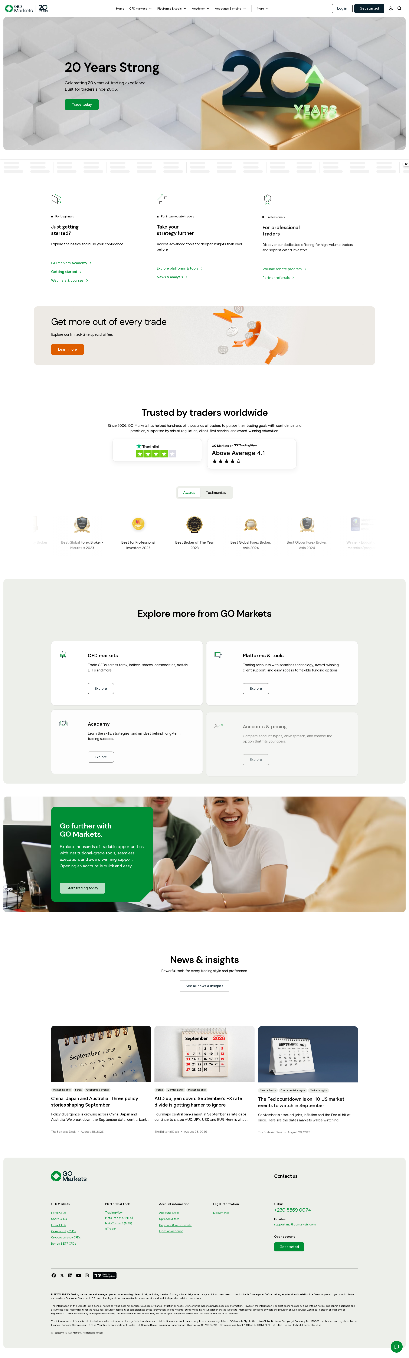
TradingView (113, 1212)
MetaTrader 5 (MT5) (118, 1223)
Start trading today (82, 888)
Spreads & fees (169, 1219)
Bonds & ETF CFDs (63, 1243)
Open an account (171, 1231)
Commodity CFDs (63, 1231)
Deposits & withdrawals (175, 1225)
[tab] (189, 492)
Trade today (82, 104)
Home (120, 8)
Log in (342, 8)
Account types (169, 1213)
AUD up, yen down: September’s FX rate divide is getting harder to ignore (198, 1101)
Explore (101, 688)
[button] (141, 8)
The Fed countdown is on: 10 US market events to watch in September (301, 1102)
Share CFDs (59, 1219)
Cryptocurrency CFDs (66, 1237)
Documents (221, 1213)
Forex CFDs (58, 1213)
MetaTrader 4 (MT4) (119, 1218)
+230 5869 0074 (292, 1210)
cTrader (110, 1229)
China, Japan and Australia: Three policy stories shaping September (94, 1101)
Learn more (67, 349)
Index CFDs (58, 1225)
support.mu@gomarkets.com (295, 1224)
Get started (369, 8)
